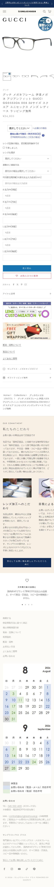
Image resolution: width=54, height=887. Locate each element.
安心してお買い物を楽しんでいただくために (27, 562)
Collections (19, 395)
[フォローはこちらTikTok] (26, 869)
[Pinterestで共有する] (21, 284)
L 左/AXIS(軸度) (10, 251)
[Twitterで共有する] (17, 284)
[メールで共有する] (25, 284)
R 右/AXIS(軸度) (10, 214)
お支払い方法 (9, 646)
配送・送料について (12, 344)
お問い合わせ (9, 656)
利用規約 (7, 637)
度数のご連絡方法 (11, 164)
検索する (7, 618)
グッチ (6, 90)
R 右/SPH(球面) (10, 189)
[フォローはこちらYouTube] (19, 869)
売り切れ (27, 268)
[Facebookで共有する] (13, 284)
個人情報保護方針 (11, 627)
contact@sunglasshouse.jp (23, 816)
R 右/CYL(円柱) (10, 201)
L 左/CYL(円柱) (9, 239)
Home (6, 395)
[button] (43, 135)
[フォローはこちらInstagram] (11, 869)
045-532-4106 (15, 806)
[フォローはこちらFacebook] (4, 869)
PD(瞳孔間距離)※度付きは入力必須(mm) (22, 177)
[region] (27, 589)
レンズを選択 (9, 152)
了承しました (11, 147)
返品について (9, 351)
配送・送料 (8, 641)
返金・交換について (12, 632)
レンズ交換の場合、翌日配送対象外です (21, 143)
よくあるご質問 (10, 358)
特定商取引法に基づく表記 (15, 622)
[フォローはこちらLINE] (34, 869)
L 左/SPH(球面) (10, 226)
